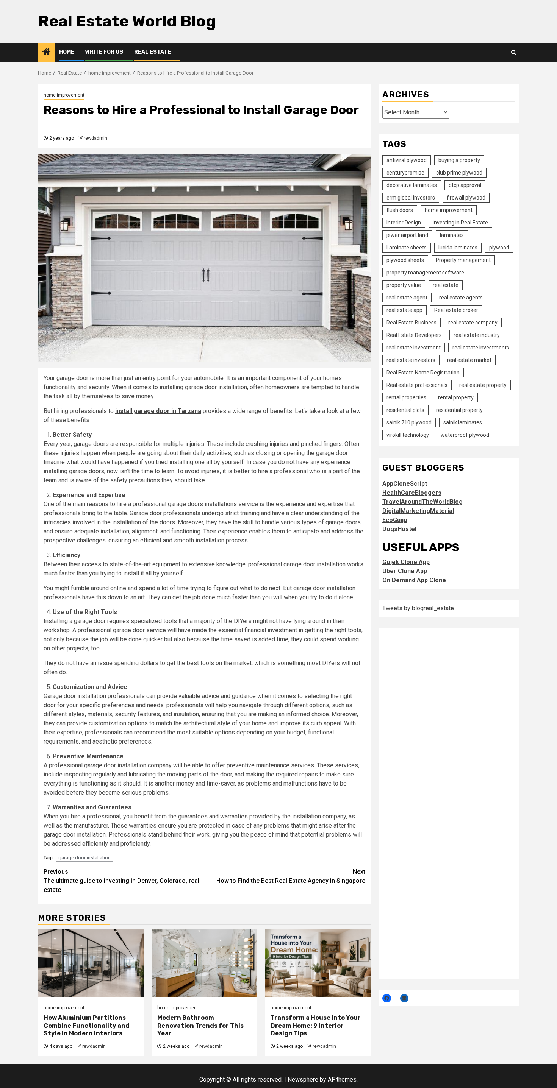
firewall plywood (466, 198)
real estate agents (461, 298)
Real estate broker (456, 310)
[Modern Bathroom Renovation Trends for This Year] (205, 963)
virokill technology (407, 435)
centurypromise (405, 173)
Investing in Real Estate (460, 223)
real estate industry (477, 335)
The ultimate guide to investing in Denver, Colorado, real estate (121, 880)
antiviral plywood (406, 160)
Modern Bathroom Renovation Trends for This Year (200, 1025)
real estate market (469, 360)
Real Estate (152, 52)
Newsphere (303, 1079)
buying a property (459, 160)
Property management (463, 260)
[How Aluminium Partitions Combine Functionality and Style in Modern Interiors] (91, 963)
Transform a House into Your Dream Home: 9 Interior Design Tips (316, 1025)
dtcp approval (465, 185)
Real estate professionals (416, 385)
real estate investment (413, 347)
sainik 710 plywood (409, 422)
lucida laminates (457, 248)
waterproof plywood (465, 435)
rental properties (406, 397)
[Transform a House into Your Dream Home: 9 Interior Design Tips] (318, 963)
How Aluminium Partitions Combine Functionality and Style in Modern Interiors (87, 1025)
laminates (452, 235)
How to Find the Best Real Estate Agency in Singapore (290, 876)
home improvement (64, 95)
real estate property (483, 385)
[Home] (46, 52)
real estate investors (410, 360)
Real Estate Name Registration (423, 372)
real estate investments (480, 347)
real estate (445, 285)
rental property (456, 397)
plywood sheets (405, 260)
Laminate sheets (406, 248)
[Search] (513, 52)
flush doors (399, 210)
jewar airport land (407, 235)
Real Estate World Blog (127, 21)
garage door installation (84, 857)
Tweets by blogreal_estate (418, 607)
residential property (459, 410)
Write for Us (104, 52)
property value (403, 285)
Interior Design (403, 223)
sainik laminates (462, 422)
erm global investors (410, 198)
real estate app (404, 310)
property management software (425, 273)
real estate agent (406, 298)
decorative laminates (411, 185)
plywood (499, 248)
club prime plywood (459, 173)
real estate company (473, 323)
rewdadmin (95, 138)
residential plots (405, 410)
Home (66, 52)
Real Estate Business (411, 323)
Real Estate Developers (414, 335)
